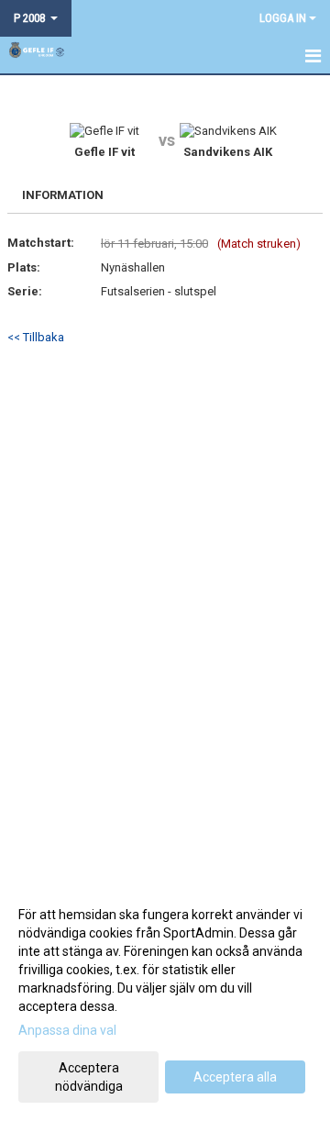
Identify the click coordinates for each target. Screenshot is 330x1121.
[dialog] (165, 999)
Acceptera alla (235, 1077)
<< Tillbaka (35, 337)
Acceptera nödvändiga (89, 1076)
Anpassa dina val (67, 1030)
